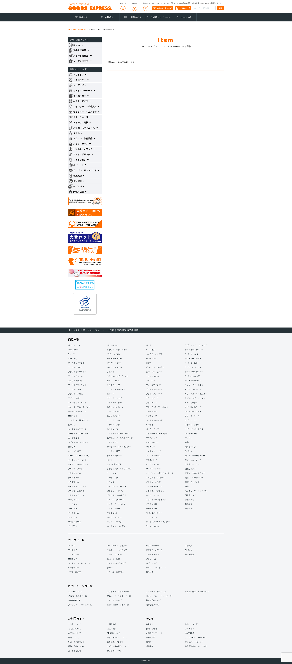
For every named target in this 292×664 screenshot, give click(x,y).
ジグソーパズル (113, 354)
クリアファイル (74, 473)
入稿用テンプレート (160, 17)
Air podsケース (74, 345)
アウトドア (72, 550)
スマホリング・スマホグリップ (120, 438)
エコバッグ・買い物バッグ (79, 420)
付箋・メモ (189, 500)
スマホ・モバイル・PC (116, 563)
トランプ (110, 482)
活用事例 (149, 646)
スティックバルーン (115, 407)
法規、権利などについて (117, 637)
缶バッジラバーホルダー (195, 456)
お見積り (109, 17)
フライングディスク (154, 394)
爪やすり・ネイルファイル (196, 491)
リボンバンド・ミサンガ (195, 398)
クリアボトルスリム (76, 491)
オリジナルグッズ (114, 600)
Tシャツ (71, 354)
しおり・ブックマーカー (117, 350)
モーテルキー (151, 508)
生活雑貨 (188, 546)
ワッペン (188, 438)
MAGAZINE (189, 633)
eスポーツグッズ (75, 592)
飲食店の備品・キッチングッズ (197, 592)
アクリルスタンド (75, 381)
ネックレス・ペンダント (117, 526)
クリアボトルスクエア (77, 486)
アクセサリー (73, 554)
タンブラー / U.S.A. (115, 491)
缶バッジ (188, 451)
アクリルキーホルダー (77, 372)
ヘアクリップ (151, 416)
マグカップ (150, 447)
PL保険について (113, 633)
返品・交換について (76, 646)
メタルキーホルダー (154, 482)
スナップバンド (113, 416)
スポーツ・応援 (113, 559)
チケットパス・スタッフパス (119, 469)
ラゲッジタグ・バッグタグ (196, 345)
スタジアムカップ (114, 398)
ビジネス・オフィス (154, 550)
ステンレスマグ (113, 411)
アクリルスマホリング (77, 385)
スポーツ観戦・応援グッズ (118, 605)
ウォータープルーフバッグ (79, 407)
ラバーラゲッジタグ (193, 381)
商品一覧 (83, 17)
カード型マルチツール (77, 429)
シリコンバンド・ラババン (118, 376)
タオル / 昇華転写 (114, 464)
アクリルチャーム (75, 376)
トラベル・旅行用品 (115, 572)
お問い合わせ (151, 629)
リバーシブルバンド (193, 389)
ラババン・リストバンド (156, 568)
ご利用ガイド (134, 17)
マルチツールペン (153, 469)
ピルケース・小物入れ (155, 367)
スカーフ (110, 394)
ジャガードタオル (114, 363)
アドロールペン (74, 398)
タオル (110, 460)
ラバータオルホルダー (194, 372)
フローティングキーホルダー (158, 407)
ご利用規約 (111, 624)
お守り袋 (71, 425)
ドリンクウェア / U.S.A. (116, 486)
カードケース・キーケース (79, 563)
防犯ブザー (189, 504)
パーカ (148, 345)
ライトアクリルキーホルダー (158, 522)
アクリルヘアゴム (75, 394)
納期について (73, 637)
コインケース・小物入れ (117, 546)
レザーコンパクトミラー (195, 429)
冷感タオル (189, 508)
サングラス (72, 526)
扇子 (187, 486)
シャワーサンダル (114, 367)
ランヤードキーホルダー (195, 385)
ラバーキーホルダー (193, 358)
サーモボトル (73, 513)
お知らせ (149, 642)
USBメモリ (72, 358)
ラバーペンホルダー (193, 376)
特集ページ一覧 (191, 624)
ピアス (148, 363)
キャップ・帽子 (74, 451)
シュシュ (110, 372)
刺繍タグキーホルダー (194, 478)
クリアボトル (73, 482)
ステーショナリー (114, 554)
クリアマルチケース (76, 495)
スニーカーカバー (114, 420)
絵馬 (187, 442)
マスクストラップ (153, 456)
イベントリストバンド (77, 403)
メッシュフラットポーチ (156, 500)
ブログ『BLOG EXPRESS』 (196, 637)
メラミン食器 (151, 504)
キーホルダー (73, 568)
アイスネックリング (76, 363)
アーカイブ (189, 629)
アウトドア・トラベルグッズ (119, 592)
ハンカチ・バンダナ (154, 354)
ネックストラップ (114, 522)
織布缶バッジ (190, 447)
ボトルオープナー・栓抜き (157, 433)
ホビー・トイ (151, 563)
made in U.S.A (74, 600)
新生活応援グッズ (153, 600)
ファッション (151, 559)
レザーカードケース (193, 411)
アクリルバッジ (74, 389)
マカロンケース (152, 442)
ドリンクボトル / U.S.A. (116, 495)
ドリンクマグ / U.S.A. (116, 500)
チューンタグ (112, 473)
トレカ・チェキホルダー (117, 504)
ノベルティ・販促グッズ (156, 592)
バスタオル (150, 350)
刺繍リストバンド (192, 482)
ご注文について (74, 624)
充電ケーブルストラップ (195, 473)
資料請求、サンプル (115, 642)
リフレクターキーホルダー (196, 394)
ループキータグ (191, 403)
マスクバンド (151, 460)
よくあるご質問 (74, 651)
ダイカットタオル (114, 456)
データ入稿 (186, 17)
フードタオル (151, 411)
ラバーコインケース (193, 367)
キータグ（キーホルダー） (79, 456)
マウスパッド (151, 438)
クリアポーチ (73, 478)
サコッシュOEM (74, 522)
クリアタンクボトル (76, 469)
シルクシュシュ (113, 381)
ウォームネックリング (77, 411)
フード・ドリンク (153, 554)
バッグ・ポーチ (152, 546)
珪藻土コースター (192, 464)
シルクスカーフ (113, 385)
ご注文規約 (111, 629)
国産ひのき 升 (190, 469)
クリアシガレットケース (78, 464)
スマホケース (112, 429)
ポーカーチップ (152, 429)
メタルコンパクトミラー (156, 491)
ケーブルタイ (73, 500)
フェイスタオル (152, 376)
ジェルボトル (112, 345)
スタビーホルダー (114, 403)
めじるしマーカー (153, 495)
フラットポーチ (152, 398)
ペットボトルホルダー (155, 420)
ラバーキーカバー (192, 354)
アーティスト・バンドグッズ (80, 605)
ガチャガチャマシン (115, 651)
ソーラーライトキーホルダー (119, 447)
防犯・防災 (189, 554)
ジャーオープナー (114, 358)
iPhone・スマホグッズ (77, 596)
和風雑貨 (149, 572)
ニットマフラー (113, 508)
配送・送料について (76, 642)
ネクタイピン (112, 513)
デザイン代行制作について (118, 646)
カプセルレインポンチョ (78, 442)
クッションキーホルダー (78, 460)
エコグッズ (72, 559)
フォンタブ (150, 381)
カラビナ (71, 447)
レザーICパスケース (193, 407)
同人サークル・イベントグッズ (159, 596)
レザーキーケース (192, 416)
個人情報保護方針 (85, 310)
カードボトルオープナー (78, 433)
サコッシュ (72, 517)
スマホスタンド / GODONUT (118, 433)
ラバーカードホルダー (194, 350)
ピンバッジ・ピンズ (154, 372)
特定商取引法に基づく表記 (196, 646)
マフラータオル (152, 464)
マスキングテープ (153, 451)
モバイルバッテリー (154, 513)
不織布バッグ (190, 495)
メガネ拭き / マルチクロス (156, 478)
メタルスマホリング (154, 486)
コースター (72, 508)
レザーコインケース (193, 425)
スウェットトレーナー (116, 389)
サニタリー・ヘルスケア (117, 550)
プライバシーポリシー (194, 642)
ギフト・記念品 (74, 572)
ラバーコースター (192, 363)
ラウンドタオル (152, 526)
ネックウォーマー (114, 517)
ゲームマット (73, 504)
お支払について (74, 633)
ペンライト (150, 425)
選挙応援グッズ (152, 605)
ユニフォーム (151, 517)
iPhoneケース (74, 350)
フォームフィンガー (154, 385)
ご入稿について (74, 629)
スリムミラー (112, 442)
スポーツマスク (113, 425)
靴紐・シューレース (193, 460)
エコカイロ (72, 416)
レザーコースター (192, 420)
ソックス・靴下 (113, 451)
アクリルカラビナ (75, 367)
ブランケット (151, 403)
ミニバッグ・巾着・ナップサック (159, 473)
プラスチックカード (154, 389)
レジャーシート (191, 433)
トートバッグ (112, 478)
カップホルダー (74, 438)
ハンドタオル (151, 358)
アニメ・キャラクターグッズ (119, 596)
